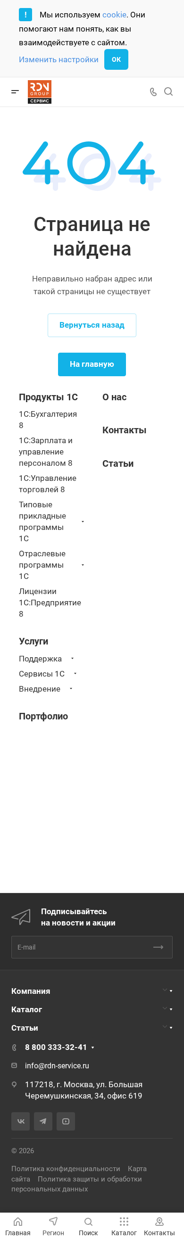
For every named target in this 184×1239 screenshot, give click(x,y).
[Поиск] (168, 91)
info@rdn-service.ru (57, 1065)
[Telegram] (43, 1121)
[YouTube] (66, 1121)
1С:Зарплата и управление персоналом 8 (46, 452)
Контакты (124, 430)
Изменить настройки (59, 59)
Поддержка (40, 658)
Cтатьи (118, 463)
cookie (114, 14)
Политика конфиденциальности (65, 1169)
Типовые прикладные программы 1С (42, 521)
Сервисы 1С (42, 673)
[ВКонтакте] (20, 1121)
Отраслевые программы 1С (42, 565)
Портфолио (43, 716)
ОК (116, 59)
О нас (114, 397)
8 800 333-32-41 (56, 1047)
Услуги (33, 641)
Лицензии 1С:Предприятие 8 (50, 602)
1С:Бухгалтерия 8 (48, 419)
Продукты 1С (48, 397)
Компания (30, 991)
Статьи (24, 1027)
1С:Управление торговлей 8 (47, 483)
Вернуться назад (92, 325)
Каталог (26, 1009)
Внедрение (39, 689)
